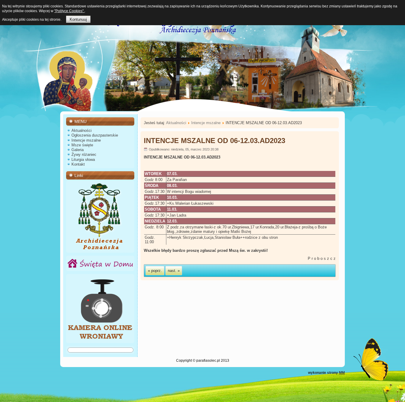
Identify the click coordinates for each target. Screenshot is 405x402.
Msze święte (82, 145)
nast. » (174, 270)
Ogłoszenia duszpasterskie (94, 135)
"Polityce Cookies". (69, 11)
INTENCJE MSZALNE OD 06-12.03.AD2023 (214, 141)
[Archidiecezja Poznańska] (100, 249)
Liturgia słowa (83, 159)
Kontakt (78, 164)
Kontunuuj (78, 19)
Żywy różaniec (83, 154)
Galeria (77, 150)
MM (342, 373)
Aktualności (81, 130)
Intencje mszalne (86, 140)
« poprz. (155, 270)
